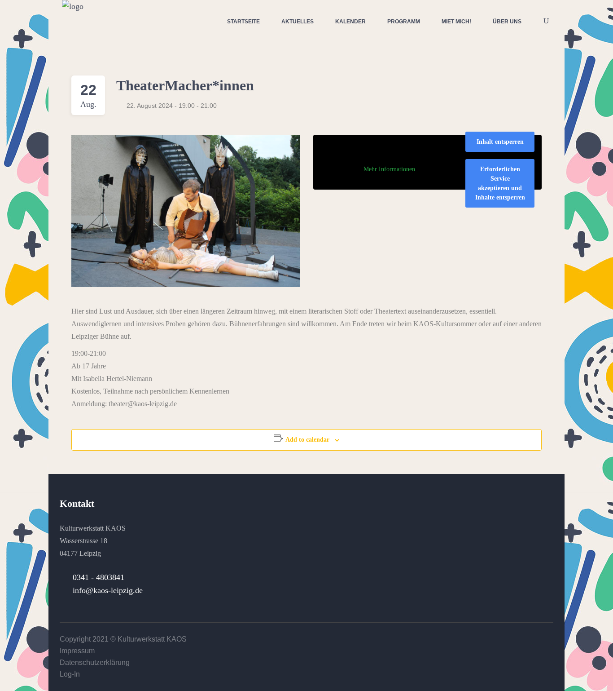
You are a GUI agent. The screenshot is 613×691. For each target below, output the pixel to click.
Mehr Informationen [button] (389, 169)
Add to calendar (307, 439)
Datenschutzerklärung (95, 662)
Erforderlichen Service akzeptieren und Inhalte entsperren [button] (500, 183)
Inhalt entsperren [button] (500, 141)
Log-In (70, 674)
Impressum (77, 651)
